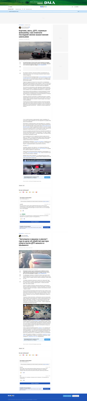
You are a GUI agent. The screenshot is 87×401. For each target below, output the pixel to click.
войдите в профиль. (46, 201)
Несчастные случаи (29, 9)
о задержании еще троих (32, 336)
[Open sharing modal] (20, 70)
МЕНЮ (11, 6)
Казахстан (20, 185)
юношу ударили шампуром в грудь (34, 152)
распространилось (37, 320)
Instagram (47, 227)
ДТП (24, 9)
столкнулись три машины (39, 141)
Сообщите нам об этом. (37, 181)
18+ (23, 185)
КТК (27, 145)
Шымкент (20, 348)
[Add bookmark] (20, 73)
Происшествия (10, 9)
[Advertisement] (43, 18)
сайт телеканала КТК (42, 64)
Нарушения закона (18, 9)
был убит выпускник (42, 148)
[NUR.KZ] (43, 7)
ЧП (22, 9)
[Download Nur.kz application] (43, 2)
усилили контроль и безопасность (29, 156)
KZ (72, 6)
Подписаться (47, 177)
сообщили (40, 327)
